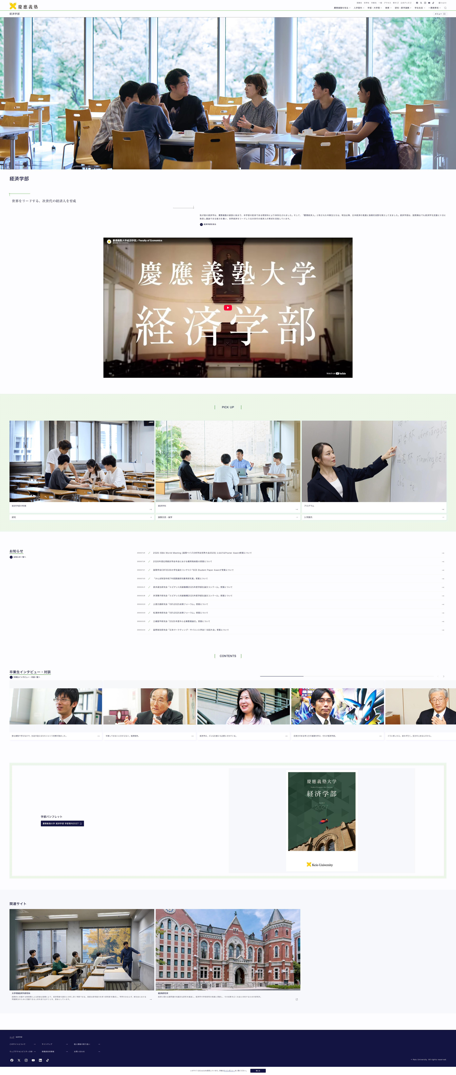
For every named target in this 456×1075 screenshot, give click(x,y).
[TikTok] (433, 3)
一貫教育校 (433, 8)
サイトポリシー (229, 1070)
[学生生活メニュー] (424, 7)
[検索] (445, 8)
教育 (387, 8)
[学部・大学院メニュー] (381, 7)
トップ (12, 1037)
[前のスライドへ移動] (438, 676)
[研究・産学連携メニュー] (410, 7)
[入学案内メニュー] (363, 7)
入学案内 (358, 8)
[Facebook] (417, 3)
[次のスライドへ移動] (443, 676)
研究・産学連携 (402, 8)
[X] (421, 3)
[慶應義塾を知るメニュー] (349, 7)
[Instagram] (425, 3)
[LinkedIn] (40, 1060)
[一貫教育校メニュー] (440, 7)
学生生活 (419, 8)
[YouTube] (429, 3)
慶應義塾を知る (341, 8)
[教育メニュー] (391, 7)
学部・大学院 (374, 8)
